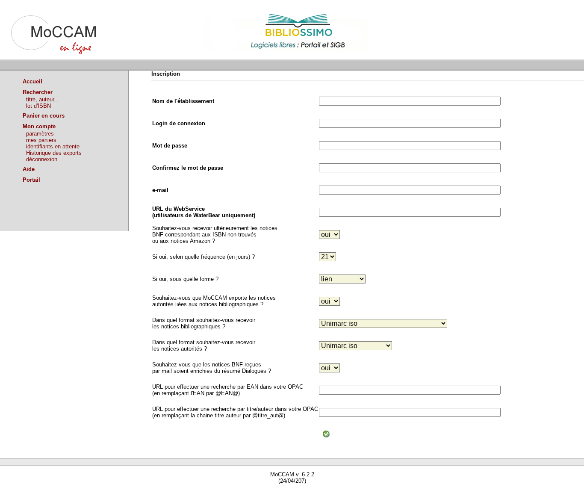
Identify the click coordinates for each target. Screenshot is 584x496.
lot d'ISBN (38, 106)
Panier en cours (44, 115)
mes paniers (41, 140)
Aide (29, 169)
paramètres (40, 133)
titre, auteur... (42, 99)
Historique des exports (54, 153)
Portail (31, 180)
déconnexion (41, 159)
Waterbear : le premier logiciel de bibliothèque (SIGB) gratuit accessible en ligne (99, 493)
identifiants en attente (53, 146)
